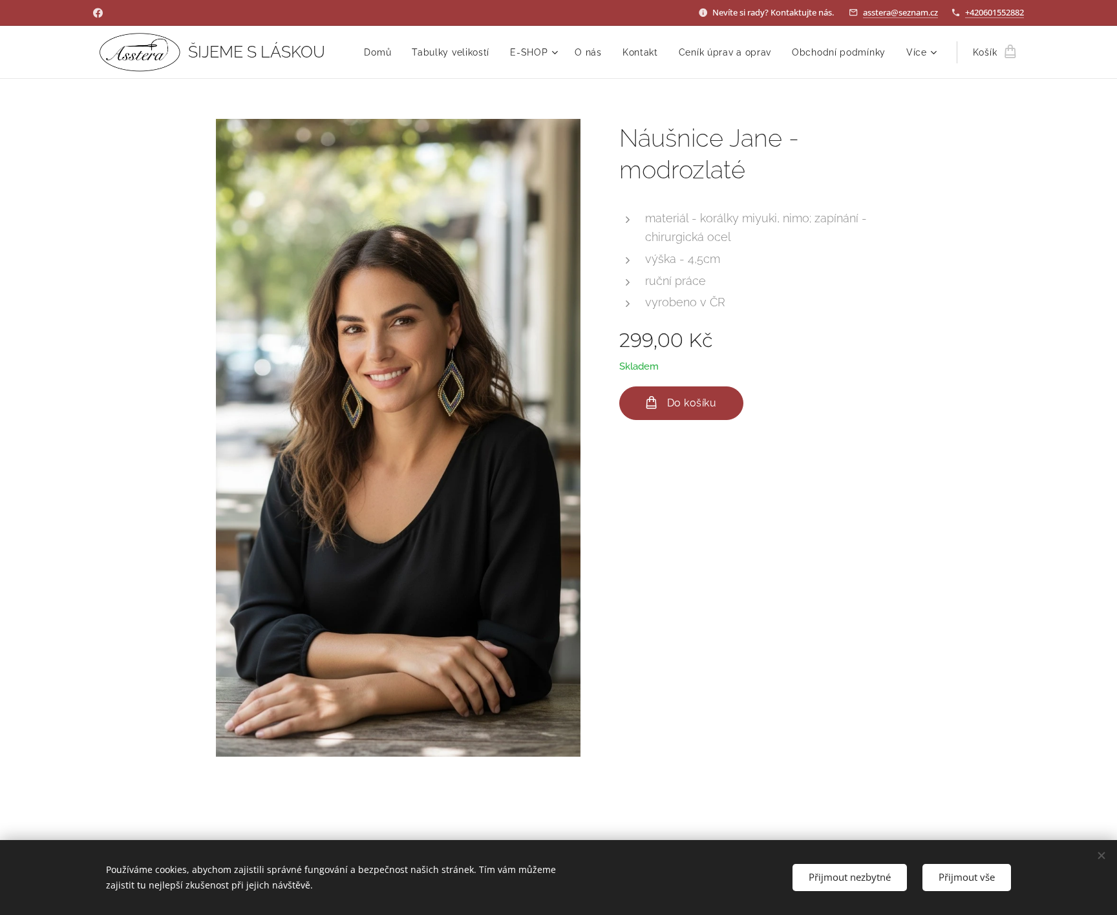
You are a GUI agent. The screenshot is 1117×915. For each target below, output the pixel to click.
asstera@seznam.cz (900, 12)
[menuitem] (381, 52)
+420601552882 (994, 12)
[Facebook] (98, 13)
